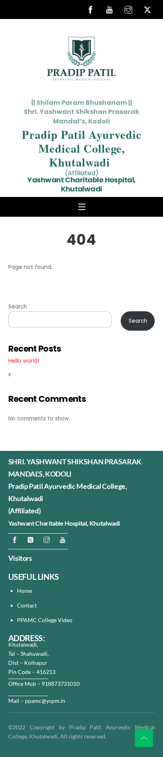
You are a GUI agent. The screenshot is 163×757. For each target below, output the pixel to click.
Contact (27, 605)
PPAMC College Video (44, 620)
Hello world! (23, 361)
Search (17, 306)
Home (24, 590)
